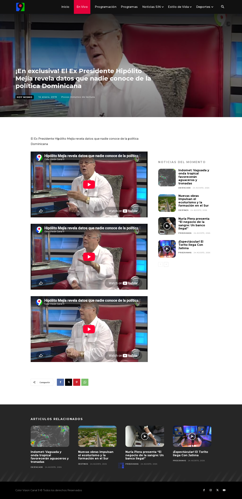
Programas (185, 233)
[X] (68, 382)
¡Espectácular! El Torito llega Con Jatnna (190, 245)
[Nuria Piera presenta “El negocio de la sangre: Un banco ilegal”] (167, 226)
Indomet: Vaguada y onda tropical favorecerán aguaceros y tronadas (193, 177)
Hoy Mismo (24, 97)
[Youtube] (224, 490)
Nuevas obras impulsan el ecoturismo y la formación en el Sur (193, 200)
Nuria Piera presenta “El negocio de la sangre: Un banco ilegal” (193, 223)
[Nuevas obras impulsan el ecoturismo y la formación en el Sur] (167, 203)
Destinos (183, 210)
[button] (222, 7)
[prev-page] (160, 264)
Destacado (184, 188)
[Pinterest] (76, 382)
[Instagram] (210, 490)
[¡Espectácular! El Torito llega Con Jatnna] (167, 249)
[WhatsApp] (84, 382)
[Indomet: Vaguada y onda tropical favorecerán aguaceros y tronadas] (167, 177)
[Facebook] (60, 382)
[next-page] (166, 264)
